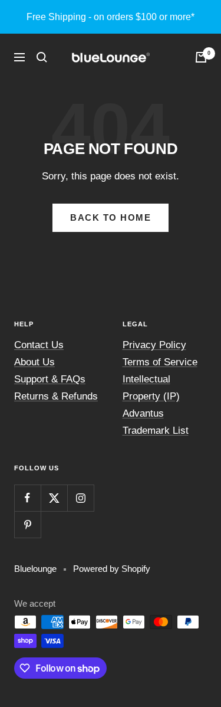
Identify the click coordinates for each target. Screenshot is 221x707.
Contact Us (39, 345)
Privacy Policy (154, 345)
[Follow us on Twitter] (54, 498)
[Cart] (201, 57)
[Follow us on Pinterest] (27, 524)
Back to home (110, 217)
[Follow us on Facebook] (27, 498)
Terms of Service (160, 362)
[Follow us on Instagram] (80, 498)
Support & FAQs (49, 379)
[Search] (42, 57)
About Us (34, 362)
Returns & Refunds (56, 396)
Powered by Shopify (111, 569)
